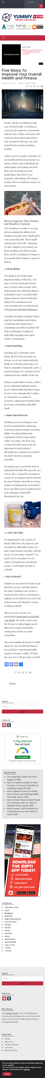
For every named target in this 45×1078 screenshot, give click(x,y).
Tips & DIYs (10, 945)
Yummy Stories (30, 83)
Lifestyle (8, 933)
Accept (7, 1074)
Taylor (12, 683)
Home (7, 930)
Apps (7, 910)
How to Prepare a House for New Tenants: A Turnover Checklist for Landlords (23, 785)
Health (8, 927)
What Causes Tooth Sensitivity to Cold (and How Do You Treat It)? (33, 52)
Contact (8, 1047)
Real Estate (10, 939)
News (7, 936)
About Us (9, 1041)
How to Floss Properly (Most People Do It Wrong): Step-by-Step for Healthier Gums (23, 803)
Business (8, 916)
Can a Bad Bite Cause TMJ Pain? (22, 776)
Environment (11, 921)
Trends (8, 950)
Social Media (10, 942)
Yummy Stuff (12, 1013)
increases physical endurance (23, 309)
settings (27, 1069)
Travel (8, 947)
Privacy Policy (11, 1050)
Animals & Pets (12, 907)
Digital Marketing (13, 919)
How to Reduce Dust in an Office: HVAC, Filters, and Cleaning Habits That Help (23, 794)
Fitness (21, 83)
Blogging (9, 913)
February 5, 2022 (9, 83)
